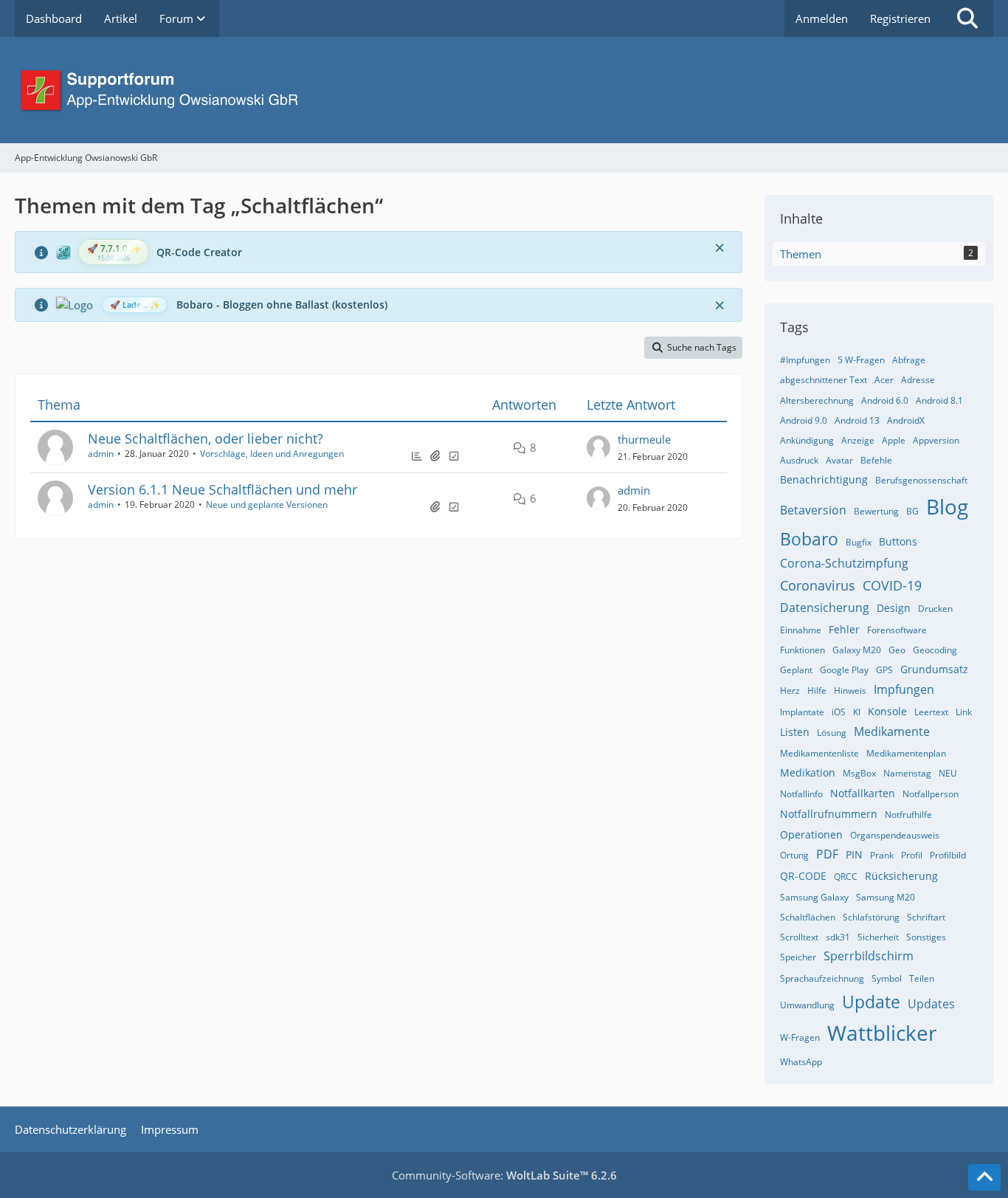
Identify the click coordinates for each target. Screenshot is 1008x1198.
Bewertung (876, 511)
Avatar (839, 460)
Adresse (918, 379)
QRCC (845, 876)
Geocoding (935, 650)
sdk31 (838, 937)
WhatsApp (801, 1062)
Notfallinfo (801, 794)
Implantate (802, 712)
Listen (794, 732)
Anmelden (821, 18)
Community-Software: (504, 1175)
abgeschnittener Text (823, 379)
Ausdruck (799, 460)
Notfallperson (930, 794)
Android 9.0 (803, 420)
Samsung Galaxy (814, 897)
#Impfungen (805, 360)
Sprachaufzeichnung (822, 978)
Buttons (898, 541)
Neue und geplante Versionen (267, 504)
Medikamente (892, 731)
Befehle (876, 460)
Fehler (844, 629)
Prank (882, 855)
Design (894, 608)
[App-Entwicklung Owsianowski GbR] (504, 90)
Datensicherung (824, 607)
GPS (884, 670)
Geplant (796, 670)
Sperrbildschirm (869, 956)
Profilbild (948, 855)
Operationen (811, 834)
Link (964, 712)
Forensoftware (897, 630)
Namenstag (907, 773)
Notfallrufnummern (828, 814)
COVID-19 (892, 585)
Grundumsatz (934, 669)
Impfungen (904, 689)
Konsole (887, 711)
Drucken (935, 608)
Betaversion (813, 510)
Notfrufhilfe (908, 814)
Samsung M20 (885, 897)
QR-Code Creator (199, 252)
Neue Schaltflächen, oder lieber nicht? (205, 438)
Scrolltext (799, 937)
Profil (911, 855)
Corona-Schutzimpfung (844, 563)
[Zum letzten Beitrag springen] (598, 447)
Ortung (794, 855)
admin (101, 453)
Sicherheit (878, 937)
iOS (839, 712)
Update (871, 1001)
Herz (790, 690)
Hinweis (850, 690)
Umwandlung (807, 1005)
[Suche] (967, 18)
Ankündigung (807, 440)
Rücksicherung (901, 876)
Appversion (936, 440)
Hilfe (816, 690)
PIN (854, 854)
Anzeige (857, 440)
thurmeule (644, 439)
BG (912, 511)
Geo (896, 650)
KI (856, 712)
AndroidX (906, 420)
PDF (827, 854)
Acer (884, 379)
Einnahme (800, 630)
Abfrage (908, 360)
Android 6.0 (884, 400)
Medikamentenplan (906, 753)
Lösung (831, 732)
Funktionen (802, 650)
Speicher (798, 957)
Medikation (807, 772)
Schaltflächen (807, 917)
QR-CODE (803, 876)
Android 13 (857, 420)
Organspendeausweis (894, 835)
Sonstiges (926, 937)
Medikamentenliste (819, 753)
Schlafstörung (871, 917)
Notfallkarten (862, 793)
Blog (947, 506)
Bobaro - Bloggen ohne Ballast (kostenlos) (281, 304)
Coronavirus (817, 585)
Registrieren (900, 18)
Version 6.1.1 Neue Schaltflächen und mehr (222, 489)
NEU (948, 773)
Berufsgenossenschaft (921, 480)
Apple (893, 440)
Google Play (844, 670)
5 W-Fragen (861, 360)
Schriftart (926, 917)
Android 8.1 (939, 400)
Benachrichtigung (824, 479)
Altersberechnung (817, 400)
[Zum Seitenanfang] (984, 1177)
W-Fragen (800, 1037)
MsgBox (859, 773)
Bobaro (809, 539)
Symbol (886, 978)
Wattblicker (881, 1033)
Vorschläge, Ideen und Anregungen (272, 453)
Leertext (931, 712)
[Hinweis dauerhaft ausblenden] (719, 247)
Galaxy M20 (856, 650)
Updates (931, 1004)
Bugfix (858, 542)
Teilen (921, 978)
